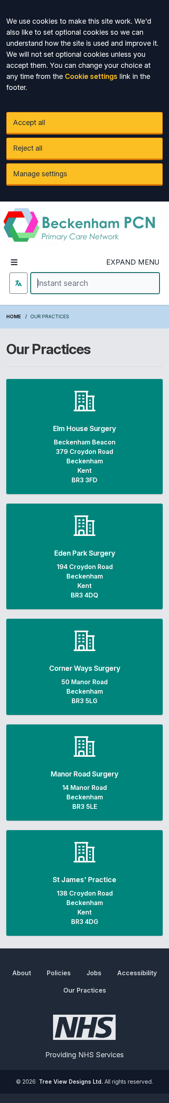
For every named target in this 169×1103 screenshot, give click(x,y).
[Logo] (84, 227)
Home (13, 316)
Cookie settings (91, 76)
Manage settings (40, 174)
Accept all (29, 122)
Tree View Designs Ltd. (71, 1081)
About (21, 973)
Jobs (93, 973)
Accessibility (137, 973)
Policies (59, 973)
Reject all (27, 148)
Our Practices (84, 990)
